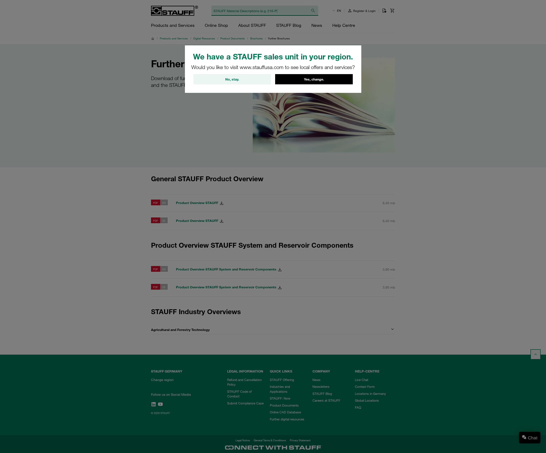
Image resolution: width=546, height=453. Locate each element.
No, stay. (232, 79)
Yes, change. (314, 79)
